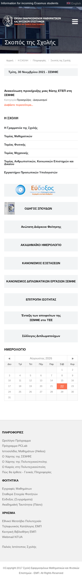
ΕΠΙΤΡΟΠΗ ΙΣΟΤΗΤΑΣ (41, 299)
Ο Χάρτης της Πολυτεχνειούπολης (24, 461)
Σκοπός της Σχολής (61, 60)
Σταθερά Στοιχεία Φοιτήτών (20, 494)
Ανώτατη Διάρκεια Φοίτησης (41, 226)
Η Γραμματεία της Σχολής (21, 127)
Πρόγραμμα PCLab (14, 445)
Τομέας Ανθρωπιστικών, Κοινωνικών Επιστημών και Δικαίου (39, 163)
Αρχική (9, 60)
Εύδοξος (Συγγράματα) (17, 499)
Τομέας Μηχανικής (16, 153)
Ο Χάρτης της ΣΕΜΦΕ (17, 456)
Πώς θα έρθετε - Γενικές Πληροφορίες (27, 472)
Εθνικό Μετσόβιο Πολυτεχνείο (21, 521)
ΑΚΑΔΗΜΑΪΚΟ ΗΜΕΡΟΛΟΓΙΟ (41, 245)
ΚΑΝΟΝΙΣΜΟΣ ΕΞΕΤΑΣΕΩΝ (41, 263)
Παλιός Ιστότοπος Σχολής (19, 546)
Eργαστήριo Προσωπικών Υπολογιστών (30, 172)
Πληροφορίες (39, 60)
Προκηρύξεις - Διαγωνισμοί (32, 100)
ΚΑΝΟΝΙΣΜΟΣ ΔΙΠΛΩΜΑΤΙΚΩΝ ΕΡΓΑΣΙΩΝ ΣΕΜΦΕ (41, 281)
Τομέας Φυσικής (15, 144)
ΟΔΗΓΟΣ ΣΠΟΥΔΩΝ (38, 208)
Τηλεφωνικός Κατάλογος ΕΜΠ (22, 526)
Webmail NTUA (12, 537)
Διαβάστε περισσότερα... (18, 105)
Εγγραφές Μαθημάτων (17, 488)
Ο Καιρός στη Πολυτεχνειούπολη (23, 467)
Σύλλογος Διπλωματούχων (41, 336)
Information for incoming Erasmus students (29, 3)
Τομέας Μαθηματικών (18, 136)
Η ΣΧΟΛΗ (23, 60)
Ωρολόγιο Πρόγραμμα (16, 440)
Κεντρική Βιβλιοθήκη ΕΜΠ (19, 531)
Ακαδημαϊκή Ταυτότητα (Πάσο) (22, 504)
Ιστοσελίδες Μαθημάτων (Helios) (23, 451)
